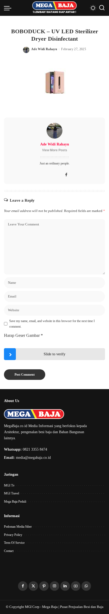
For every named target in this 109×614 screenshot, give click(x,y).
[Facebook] (66, 175)
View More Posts (54, 150)
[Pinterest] (44, 586)
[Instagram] (54, 586)
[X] (33, 586)
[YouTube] (75, 586)
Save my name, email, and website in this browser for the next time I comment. (52, 323)
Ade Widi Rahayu (44, 49)
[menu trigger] (9, 8)
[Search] (102, 8)
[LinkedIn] (65, 586)
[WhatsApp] (86, 586)
